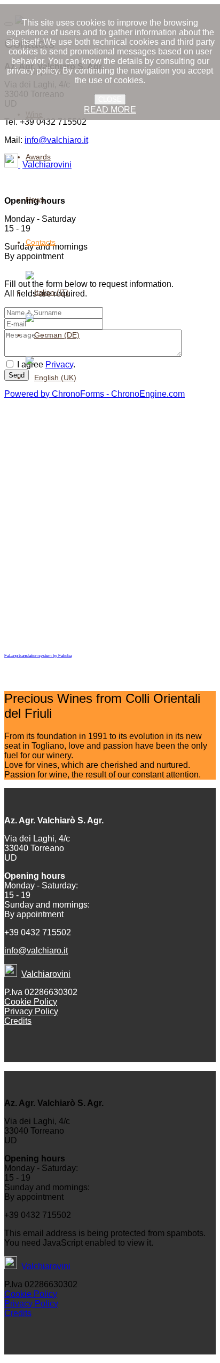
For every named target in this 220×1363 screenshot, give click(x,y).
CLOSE (110, 99)
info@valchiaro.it (36, 950)
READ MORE (110, 109)
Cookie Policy (30, 1001)
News (35, 199)
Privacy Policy (31, 1011)
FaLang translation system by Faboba (38, 655)
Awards (38, 157)
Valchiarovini (45, 974)
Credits (18, 1020)
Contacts (41, 242)
